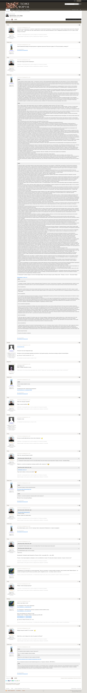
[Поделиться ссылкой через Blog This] (19, 680)
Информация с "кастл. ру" (22, 277)
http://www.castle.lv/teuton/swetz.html (24, 489)
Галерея (12, 9)
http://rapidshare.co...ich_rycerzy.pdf (24, 610)
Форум (8, 9)
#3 (78, 57)
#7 (78, 377)
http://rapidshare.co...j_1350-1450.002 (24, 617)
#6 (78, 361)
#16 (78, 566)
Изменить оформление (11, 690)
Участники (28, 9)
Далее (16, 19)
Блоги (23, 9)
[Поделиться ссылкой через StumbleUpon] (12, 680)
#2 (78, 42)
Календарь (18, 9)
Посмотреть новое (75, 9)
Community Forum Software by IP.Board (75, 690)
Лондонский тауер (20, 346)
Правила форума (73, 688)
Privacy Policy (79, 688)
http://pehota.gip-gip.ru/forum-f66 (22, 50)
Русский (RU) (18, 690)
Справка (23, 690)
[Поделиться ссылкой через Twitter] (6, 680)
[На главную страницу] (19, 5)
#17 (78, 581)
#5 (78, 342)
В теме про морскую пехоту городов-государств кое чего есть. (29, 659)
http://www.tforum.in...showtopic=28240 (24, 389)
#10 (78, 433)
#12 (78, 480)
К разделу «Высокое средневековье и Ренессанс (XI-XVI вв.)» (71, 678)
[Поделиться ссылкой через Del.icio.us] (9, 680)
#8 (78, 397)
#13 (78, 505)
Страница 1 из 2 (8, 19)
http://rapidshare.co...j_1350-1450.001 (24, 616)
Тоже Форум (7, 688)
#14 (78, 523)
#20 (78, 644)
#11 (78, 451)
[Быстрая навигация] (80, 10)
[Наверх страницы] (43, 691)
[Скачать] (17, 680)
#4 (78, 74)
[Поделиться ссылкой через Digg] (8, 680)
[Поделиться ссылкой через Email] (14, 680)
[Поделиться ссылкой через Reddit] (11, 680)
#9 (78, 414)
